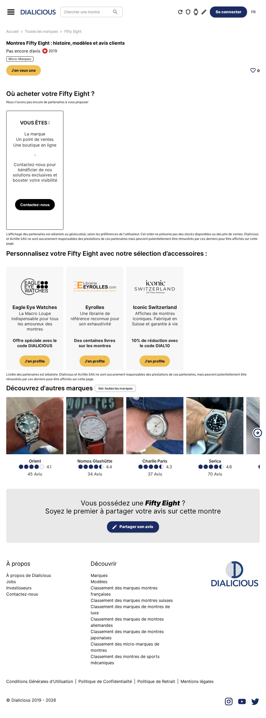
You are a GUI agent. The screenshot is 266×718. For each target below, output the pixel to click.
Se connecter (228, 11)
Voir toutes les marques (115, 388)
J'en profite (35, 361)
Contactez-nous (35, 204)
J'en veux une (23, 70)
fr (253, 12)
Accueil (12, 31)
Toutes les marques (41, 31)
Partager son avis (136, 526)
